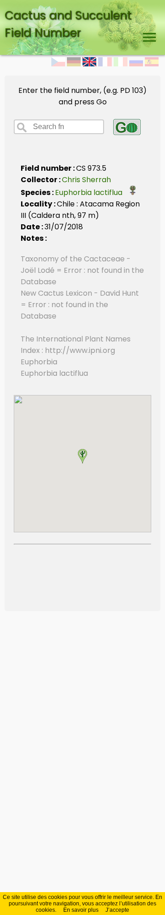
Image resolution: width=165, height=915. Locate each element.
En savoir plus (81, 910)
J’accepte (117, 910)
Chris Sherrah (86, 179)
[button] (83, 456)
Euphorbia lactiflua (91, 192)
